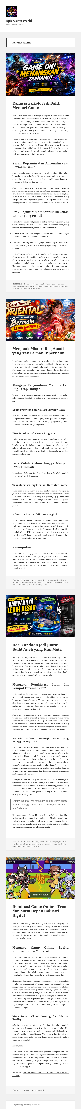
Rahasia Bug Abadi (40, 585)
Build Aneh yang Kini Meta (56, 842)
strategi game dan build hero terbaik (25, 846)
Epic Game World (19, 21)
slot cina (59, 529)
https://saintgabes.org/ (41, 998)
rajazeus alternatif (40, 194)
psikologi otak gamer (21, 151)
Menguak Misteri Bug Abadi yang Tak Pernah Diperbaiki (38, 350)
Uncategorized (38, 284)
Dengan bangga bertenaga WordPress (26, 1105)
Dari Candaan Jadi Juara (20, 844)
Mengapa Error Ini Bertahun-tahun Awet (48, 582)
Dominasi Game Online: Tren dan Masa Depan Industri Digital (39, 911)
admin (28, 284)
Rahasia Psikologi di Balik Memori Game (36, 105)
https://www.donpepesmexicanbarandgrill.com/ (34, 765)
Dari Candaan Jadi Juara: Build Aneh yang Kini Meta (37, 647)
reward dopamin (34, 288)
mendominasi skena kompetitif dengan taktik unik (48, 844)
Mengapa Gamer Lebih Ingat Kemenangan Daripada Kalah (46, 286)
